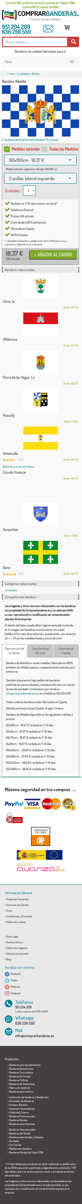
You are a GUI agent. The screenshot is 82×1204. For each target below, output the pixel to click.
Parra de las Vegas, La (19, 377)
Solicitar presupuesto (17, 953)
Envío (9, 910)
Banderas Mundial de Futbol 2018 (26, 1152)
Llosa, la (8, 301)
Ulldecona (10, 339)
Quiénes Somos (14, 942)
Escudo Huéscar (14, 472)
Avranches (10, 529)
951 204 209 (16, 26)
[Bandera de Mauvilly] (40, 400)
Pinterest (14, 986)
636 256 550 (16, 31)
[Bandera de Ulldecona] (40, 324)
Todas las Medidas (63, 148)
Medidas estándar (26, 148)
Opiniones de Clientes (17, 904)
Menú (8, 62)
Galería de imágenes (16, 947)
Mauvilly (9, 415)
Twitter (13, 980)
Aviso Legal (12, 936)
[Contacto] (48, 28)
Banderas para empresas (22, 1123)
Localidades (23, 73)
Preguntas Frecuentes (17, 899)
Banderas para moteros (21, 1091)
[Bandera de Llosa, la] (40, 286)
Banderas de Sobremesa (22, 1083)
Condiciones (12, 916)
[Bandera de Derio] (40, 552)
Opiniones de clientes (66, 651)
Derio (7, 567)
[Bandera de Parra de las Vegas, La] (40, 362)
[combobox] (40, 160)
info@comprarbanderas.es (21, 693)
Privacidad (26, 916)
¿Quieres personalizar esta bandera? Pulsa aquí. (31, 140)
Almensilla (10, 453)
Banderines (42, 1097)
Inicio (12, 73)
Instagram (15, 993)
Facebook (15, 973)
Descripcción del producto (14, 651)
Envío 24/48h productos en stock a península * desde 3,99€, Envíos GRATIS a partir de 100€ (41, 5)
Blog (8, 959)
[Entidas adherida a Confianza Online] (40, 836)
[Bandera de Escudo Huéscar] (40, 467)
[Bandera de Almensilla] (40, 438)
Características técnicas (40, 651)
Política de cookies (16, 922)
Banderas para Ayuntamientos (24, 1064)
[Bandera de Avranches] (40, 514)
